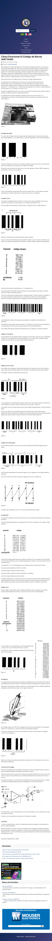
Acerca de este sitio (30, 936)
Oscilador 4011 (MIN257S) (9, 892)
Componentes (26, 45)
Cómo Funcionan (12, 64)
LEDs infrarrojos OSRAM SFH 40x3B (11, 852)
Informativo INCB (26, 52)
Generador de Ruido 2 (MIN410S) (10, 899)
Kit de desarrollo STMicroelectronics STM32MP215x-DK (16, 856)
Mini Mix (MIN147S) (7, 886)
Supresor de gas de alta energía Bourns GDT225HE (15, 849)
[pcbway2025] (11, 871)
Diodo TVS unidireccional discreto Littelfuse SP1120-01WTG (17, 858)
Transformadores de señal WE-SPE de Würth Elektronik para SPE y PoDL (21, 854)
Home (26, 39)
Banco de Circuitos (26, 43)
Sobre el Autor (20, 936)
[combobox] (22, 30)
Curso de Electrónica (26, 50)
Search (33, 30)
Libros (26, 47)
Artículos (26, 41)
